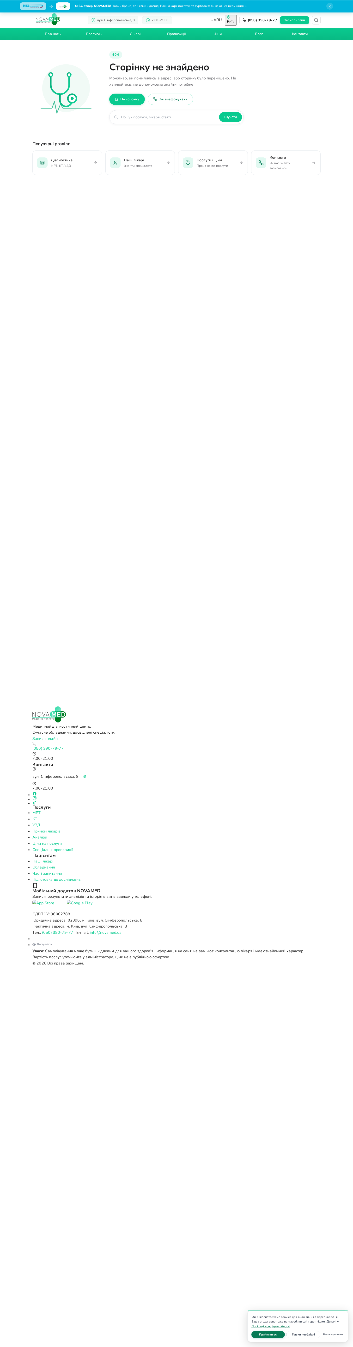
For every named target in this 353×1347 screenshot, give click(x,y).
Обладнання (43, 867)
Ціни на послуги (47, 843)
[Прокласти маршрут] (84, 776)
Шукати (230, 117)
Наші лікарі (42, 861)
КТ (34, 819)
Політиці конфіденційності (270, 1326)
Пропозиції (176, 33)
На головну (130, 99)
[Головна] (176, 714)
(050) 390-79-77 (262, 20)
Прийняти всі (272, 1334)
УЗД (36, 825)
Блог (259, 33)
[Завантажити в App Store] (48, 905)
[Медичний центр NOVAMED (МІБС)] (48, 19)
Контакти (300, 33)
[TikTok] (176, 802)
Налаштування (333, 1334)
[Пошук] (316, 20)
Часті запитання (47, 873)
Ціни (217, 33)
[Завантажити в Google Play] (83, 905)
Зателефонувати (173, 99)
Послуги (93, 33)
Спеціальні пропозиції (52, 849)
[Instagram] (176, 798)
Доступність (44, 944)
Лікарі (135, 33)
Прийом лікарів (46, 831)
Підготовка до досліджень (56, 879)
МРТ (36, 812)
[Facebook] (176, 794)
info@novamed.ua (105, 932)
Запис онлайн (294, 20)
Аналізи (39, 837)
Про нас (52, 33)
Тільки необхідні (306, 1334)
